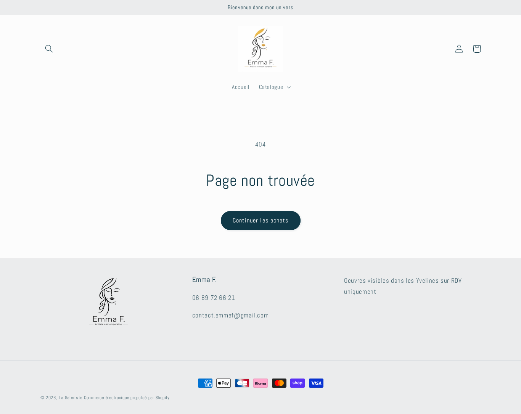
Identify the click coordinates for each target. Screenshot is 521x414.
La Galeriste (70, 397)
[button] (49, 49)
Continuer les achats (260, 220)
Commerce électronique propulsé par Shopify (127, 397)
